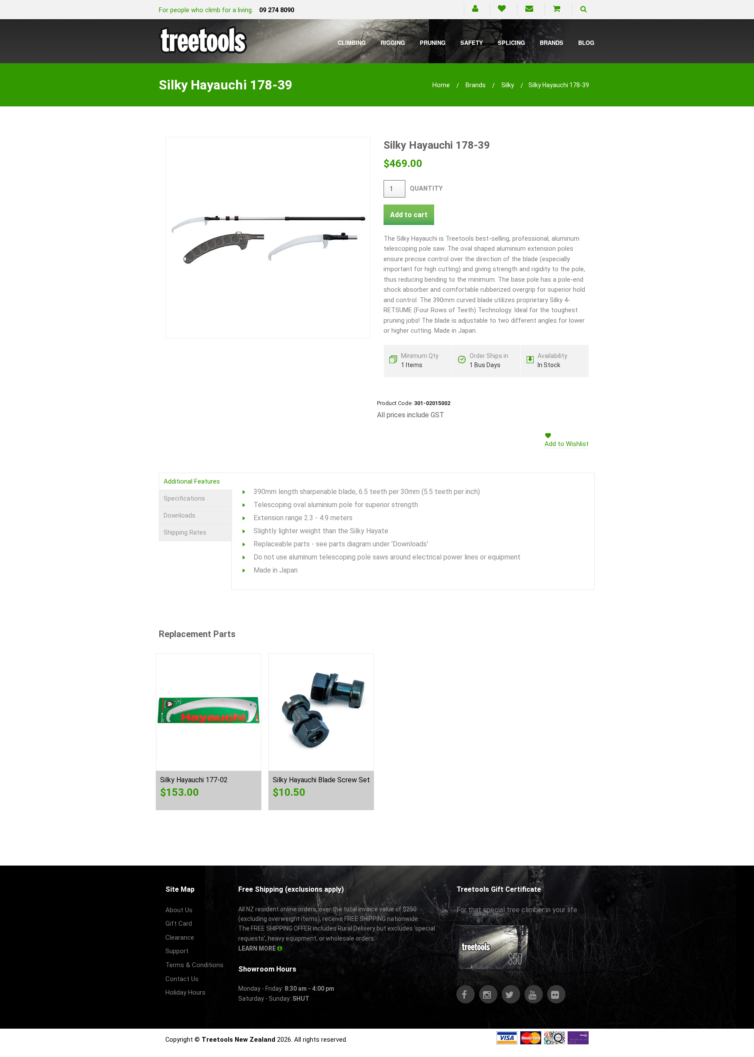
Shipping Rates (185, 532)
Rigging (392, 42)
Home (441, 85)
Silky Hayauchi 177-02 (194, 780)
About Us (178, 910)
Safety (471, 42)
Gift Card (178, 923)
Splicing (511, 42)
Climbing (352, 42)
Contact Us (182, 979)
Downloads (179, 515)
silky (507, 85)
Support (176, 951)
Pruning (433, 42)
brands (476, 85)
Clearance (179, 937)
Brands (551, 42)
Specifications (184, 498)
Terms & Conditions (194, 965)
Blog (586, 42)
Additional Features (192, 481)
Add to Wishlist (567, 444)
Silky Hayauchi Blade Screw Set (321, 780)
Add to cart (409, 215)
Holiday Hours (185, 992)
